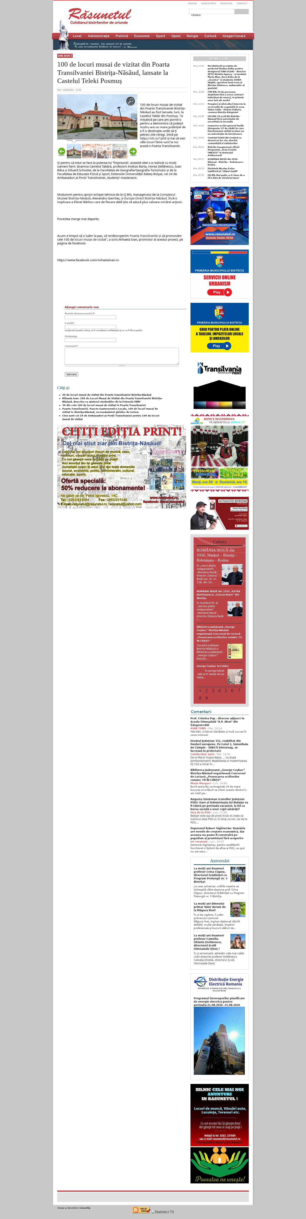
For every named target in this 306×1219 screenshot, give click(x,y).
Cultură (210, 36)
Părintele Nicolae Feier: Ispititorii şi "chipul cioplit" (223, 169)
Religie (192, 36)
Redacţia (226, 3)
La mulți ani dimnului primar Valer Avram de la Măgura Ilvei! (210, 890)
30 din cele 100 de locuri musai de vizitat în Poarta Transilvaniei (104, 405)
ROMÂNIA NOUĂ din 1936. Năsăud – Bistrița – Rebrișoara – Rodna (226, 162)
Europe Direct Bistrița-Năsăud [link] (145, 198)
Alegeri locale (234, 36)
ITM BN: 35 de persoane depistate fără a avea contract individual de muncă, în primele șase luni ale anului (226, 96)
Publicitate (208, 3)
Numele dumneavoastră (79, 313)
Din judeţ (65, 55)
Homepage (71, 336)
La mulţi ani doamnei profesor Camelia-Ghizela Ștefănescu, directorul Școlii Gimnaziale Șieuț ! (209, 925)
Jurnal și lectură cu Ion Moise (216, 620)
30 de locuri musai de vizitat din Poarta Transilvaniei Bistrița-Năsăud (106, 395)
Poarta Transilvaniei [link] (144, 236)
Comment (71, 346)
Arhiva (192, 3)
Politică (122, 36)
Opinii (175, 36)
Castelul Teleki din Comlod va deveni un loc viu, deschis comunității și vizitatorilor (224, 140)
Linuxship (85, 1190)
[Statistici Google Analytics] (163, 1195)
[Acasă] (100, 16)
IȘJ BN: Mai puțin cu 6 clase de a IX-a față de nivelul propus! (226, 176)
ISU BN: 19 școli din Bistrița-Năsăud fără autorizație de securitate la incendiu (224, 119)
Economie (142, 36)
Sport (160, 36)
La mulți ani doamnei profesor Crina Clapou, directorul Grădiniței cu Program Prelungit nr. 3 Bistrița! (210, 858)
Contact (242, 3)
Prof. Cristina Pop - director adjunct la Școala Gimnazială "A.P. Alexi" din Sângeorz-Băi (217, 704)
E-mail (69, 323)
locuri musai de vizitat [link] (90, 239)
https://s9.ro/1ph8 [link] (153, 138)
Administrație (98, 36)
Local (77, 36)
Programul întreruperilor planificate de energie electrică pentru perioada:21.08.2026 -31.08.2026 (219, 984)
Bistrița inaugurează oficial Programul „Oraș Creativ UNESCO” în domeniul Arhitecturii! (223, 151)
